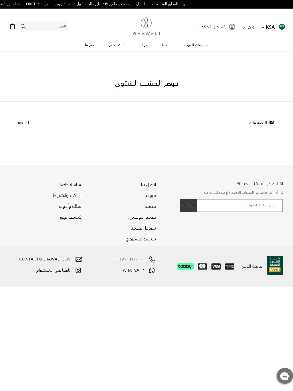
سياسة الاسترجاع (141, 239)
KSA (269, 27)
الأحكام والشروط (67, 195)
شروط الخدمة (143, 228)
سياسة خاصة (70, 184)
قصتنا (150, 206)
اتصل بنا (148, 184)
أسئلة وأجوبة (70, 206)
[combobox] (42, 26)
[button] (247, 27)
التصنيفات (258, 123)
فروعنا (150, 195)
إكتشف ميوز (71, 217)
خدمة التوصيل (143, 217)
